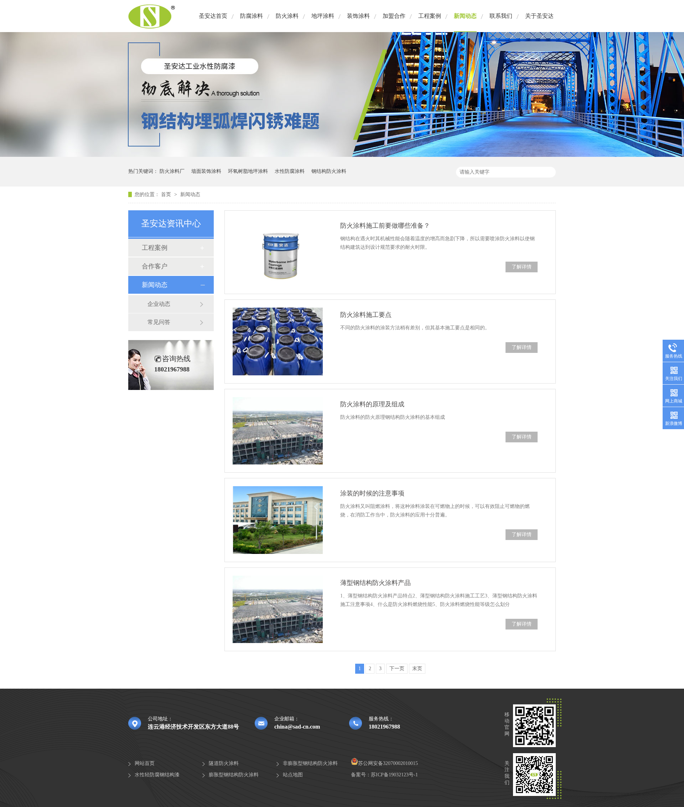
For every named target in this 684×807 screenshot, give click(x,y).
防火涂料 (287, 16)
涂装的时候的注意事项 (372, 493)
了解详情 (522, 266)
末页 (417, 668)
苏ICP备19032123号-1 (394, 774)
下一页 (396, 668)
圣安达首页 (213, 16)
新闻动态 (465, 16)
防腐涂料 (251, 16)
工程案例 (429, 16)
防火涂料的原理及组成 (372, 404)
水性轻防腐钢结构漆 (157, 774)
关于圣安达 (539, 16)
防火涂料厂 (172, 171)
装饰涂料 (358, 16)
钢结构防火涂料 (328, 171)
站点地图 (293, 774)
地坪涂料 (322, 16)
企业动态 (158, 304)
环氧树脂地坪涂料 (248, 171)
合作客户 (154, 266)
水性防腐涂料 (290, 171)
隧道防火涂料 (224, 763)
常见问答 (158, 322)
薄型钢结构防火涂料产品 (375, 582)
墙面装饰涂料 (206, 171)
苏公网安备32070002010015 (388, 763)
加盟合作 (394, 16)
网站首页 (145, 763)
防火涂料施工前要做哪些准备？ (385, 225)
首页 (166, 194)
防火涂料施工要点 (366, 314)
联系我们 (500, 16)
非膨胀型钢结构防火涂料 (310, 763)
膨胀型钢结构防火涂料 (234, 774)
